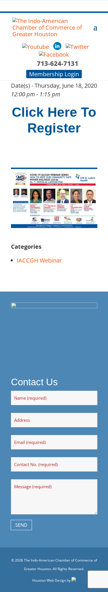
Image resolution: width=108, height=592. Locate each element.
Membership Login (54, 74)
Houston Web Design (49, 580)
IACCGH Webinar (39, 260)
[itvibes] (73, 580)
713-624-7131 (57, 63)
